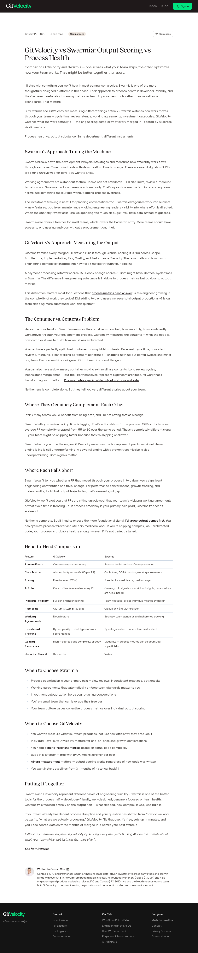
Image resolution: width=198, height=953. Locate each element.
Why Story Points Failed (116, 920)
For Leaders (60, 925)
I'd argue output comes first (144, 520)
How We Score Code (114, 931)
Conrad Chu (57, 869)
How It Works (60, 920)
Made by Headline (162, 920)
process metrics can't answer (111, 293)
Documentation (62, 936)
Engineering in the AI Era (116, 925)
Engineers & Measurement (118, 936)
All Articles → (109, 941)
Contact (156, 925)
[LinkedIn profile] (68, 869)
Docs (153, 6)
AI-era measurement (45, 761)
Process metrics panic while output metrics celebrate (101, 380)
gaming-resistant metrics (62, 747)
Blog (164, 6)
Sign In (185, 6)
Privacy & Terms (161, 931)
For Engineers (61, 931)
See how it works (36, 848)
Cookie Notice (160, 936)
